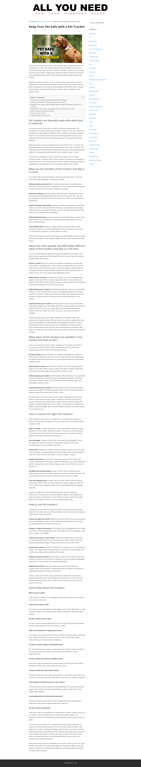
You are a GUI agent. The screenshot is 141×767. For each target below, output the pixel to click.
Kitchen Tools (93, 110)
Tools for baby (93, 149)
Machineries (93, 114)
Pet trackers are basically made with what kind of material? (49, 100)
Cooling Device (93, 57)
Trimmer (91, 152)
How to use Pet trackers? (38, 113)
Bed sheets (92, 53)
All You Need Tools (70, 8)
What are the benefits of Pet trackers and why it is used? (48, 102)
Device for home (94, 60)
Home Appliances (94, 99)
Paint (90, 122)
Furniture (92, 87)
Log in (75, 763)
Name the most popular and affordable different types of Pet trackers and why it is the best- (56, 106)
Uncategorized (93, 156)
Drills (90, 76)
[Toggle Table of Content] (82, 97)
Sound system (93, 137)
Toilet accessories (94, 145)
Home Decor (93, 103)
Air (90, 37)
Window (91, 164)
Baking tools (93, 41)
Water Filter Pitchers (95, 160)
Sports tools (93, 141)
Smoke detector (94, 133)
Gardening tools (94, 91)
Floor (90, 83)
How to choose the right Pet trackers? (42, 111)
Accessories (92, 34)
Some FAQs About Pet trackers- (40, 115)
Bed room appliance (95, 49)
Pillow (91, 126)
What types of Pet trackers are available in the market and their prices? (52, 109)
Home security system (95, 106)
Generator (92, 95)
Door (90, 64)
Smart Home (93, 129)
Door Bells (92, 68)
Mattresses (92, 118)
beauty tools (93, 45)
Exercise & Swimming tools (97, 80)
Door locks (92, 72)
